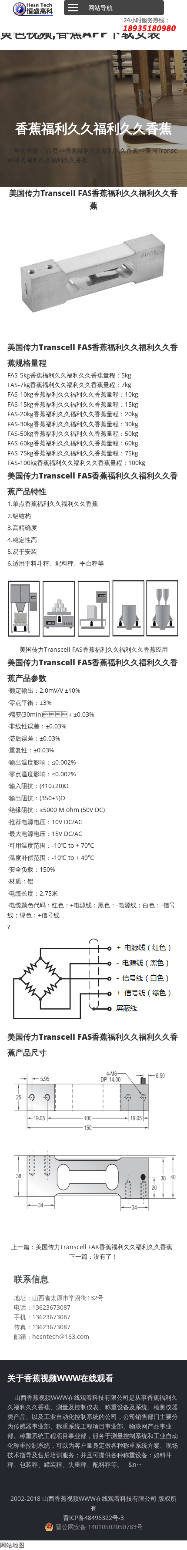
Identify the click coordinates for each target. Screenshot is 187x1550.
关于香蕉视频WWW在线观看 (60, 1378)
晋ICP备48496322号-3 (93, 1517)
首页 (52, 150)
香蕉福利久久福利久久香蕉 (101, 150)
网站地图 (12, 1545)
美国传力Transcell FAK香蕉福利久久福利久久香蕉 (104, 1247)
